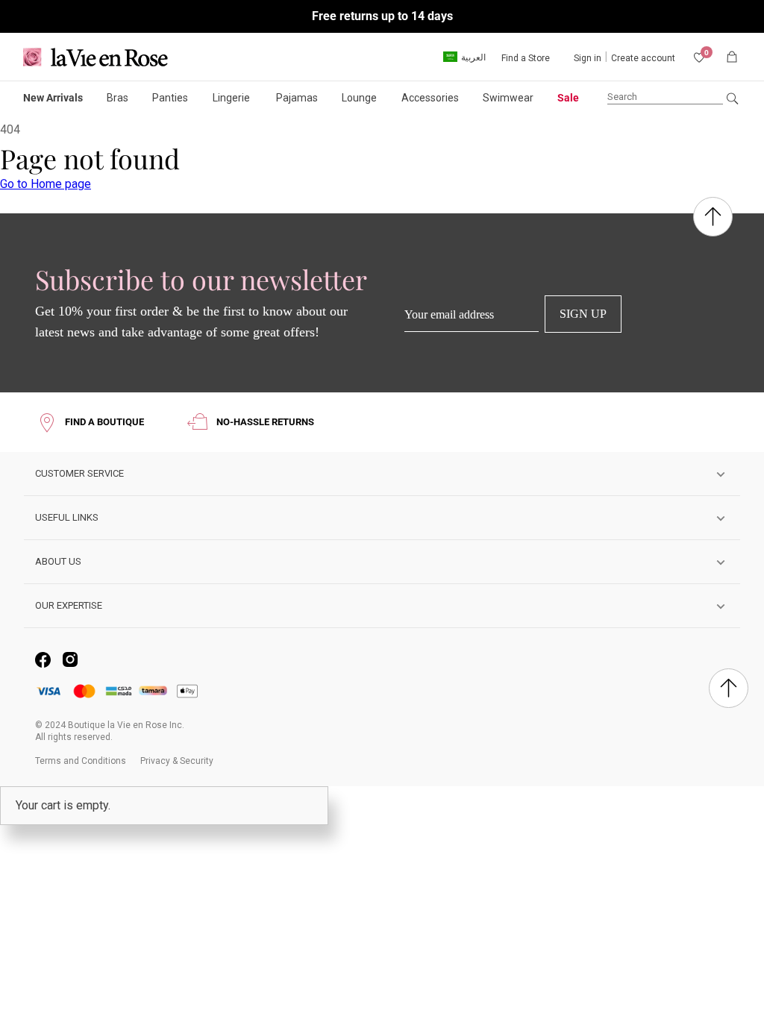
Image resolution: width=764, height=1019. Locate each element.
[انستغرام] (70, 660)
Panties (170, 98)
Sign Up (583, 313)
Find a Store (525, 58)
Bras (117, 98)
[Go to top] (713, 218)
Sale (568, 98)
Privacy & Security (176, 761)
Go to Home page (45, 184)
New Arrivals (53, 98)
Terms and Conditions (80, 761)
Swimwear (508, 98)
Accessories (430, 98)
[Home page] (101, 57)
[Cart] (732, 57)
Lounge (359, 98)
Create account (643, 58)
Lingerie (231, 98)
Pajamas (297, 98)
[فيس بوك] (43, 660)
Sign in (587, 58)
